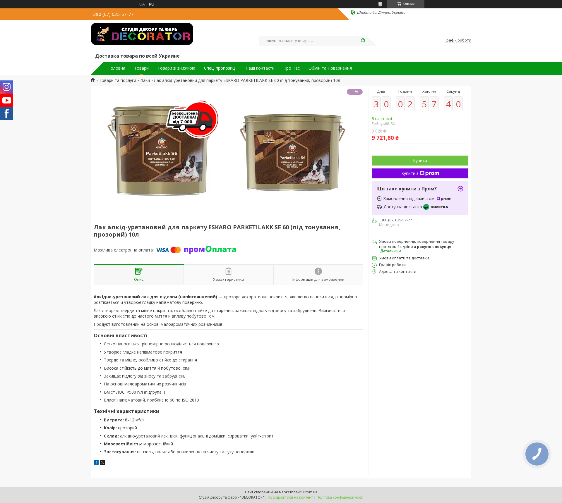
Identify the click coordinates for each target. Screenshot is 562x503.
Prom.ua (310, 492)
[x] (102, 463)
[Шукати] (363, 41)
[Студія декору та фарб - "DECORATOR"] (142, 37)
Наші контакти (260, 68)
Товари (141, 68)
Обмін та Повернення (330, 68)
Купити (420, 160)
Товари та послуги (117, 80)
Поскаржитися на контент (290, 497)
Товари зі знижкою (176, 68)
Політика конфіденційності (340, 497)
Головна (116, 68)
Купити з (410, 173)
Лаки (145, 80)
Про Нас (291, 68)
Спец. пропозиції (220, 68)
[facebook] (96, 463)
